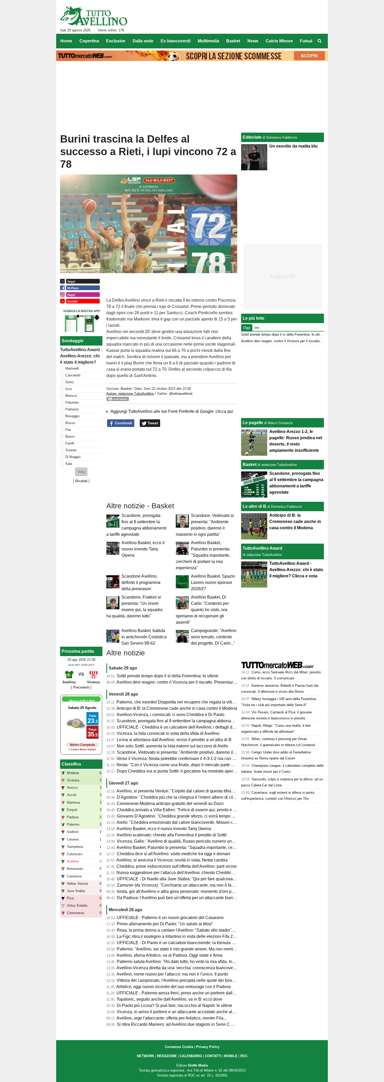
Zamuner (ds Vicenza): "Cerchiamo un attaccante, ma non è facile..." (180, 885)
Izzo (68, 389)
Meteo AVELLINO (82, 701)
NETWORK (145, 1056)
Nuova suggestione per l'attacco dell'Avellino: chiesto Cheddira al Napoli (184, 872)
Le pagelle (253, 422)
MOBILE (230, 1056)
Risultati (81, 481)
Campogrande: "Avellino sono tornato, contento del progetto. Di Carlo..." (213, 636)
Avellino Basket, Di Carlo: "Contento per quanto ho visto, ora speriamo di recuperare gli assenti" (202, 609)
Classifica (71, 764)
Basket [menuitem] (233, 41)
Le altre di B (254, 506)
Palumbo (72, 402)
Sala (68, 464)
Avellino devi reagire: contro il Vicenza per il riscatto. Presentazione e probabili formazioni (199, 682)
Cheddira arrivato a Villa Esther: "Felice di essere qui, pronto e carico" (181, 810)
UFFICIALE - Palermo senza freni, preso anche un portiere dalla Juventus (185, 993)
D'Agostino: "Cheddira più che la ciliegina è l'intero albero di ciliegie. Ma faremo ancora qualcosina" (209, 797)
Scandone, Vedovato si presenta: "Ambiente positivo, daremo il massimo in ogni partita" (197, 752)
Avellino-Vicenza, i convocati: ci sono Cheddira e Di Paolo (170, 714)
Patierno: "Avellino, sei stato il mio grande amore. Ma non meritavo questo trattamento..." (198, 949)
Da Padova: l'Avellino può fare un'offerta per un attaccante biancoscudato (184, 897)
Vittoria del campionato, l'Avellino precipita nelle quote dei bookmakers (182, 980)
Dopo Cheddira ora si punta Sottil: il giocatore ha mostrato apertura (178, 771)
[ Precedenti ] (81, 687)
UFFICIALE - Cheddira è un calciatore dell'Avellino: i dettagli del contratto (185, 727)
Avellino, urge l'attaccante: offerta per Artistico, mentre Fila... (171, 1018)
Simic (69, 382)
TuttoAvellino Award (262, 548)
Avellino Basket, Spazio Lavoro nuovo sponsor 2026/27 (213, 582)
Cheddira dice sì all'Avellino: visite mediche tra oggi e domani (173, 854)
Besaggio (72, 416)
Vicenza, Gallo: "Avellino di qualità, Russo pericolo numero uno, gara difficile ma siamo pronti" (204, 841)
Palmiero (72, 409)
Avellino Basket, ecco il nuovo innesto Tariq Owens (143, 548)
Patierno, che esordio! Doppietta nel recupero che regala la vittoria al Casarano (190, 702)
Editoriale (252, 137)
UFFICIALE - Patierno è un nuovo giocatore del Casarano (170, 917)
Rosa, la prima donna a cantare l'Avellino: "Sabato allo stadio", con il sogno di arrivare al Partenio (207, 930)
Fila (68, 430)
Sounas (71, 450)
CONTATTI (213, 1056)
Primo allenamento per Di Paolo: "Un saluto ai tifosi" (165, 924)
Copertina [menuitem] (89, 41)
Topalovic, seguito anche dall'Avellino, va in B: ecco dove (169, 999)
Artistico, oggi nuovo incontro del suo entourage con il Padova (173, 986)
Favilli (69, 443)
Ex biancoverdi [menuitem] (175, 41)
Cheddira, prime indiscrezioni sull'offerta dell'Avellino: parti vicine (177, 866)
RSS (243, 1056)
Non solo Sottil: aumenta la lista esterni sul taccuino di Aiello (172, 746)
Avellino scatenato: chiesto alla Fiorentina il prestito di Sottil (171, 835)
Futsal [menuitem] (306, 41)
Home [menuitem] (66, 41)
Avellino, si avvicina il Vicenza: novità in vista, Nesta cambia (172, 860)
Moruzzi (71, 396)
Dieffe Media (198, 1065)
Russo (70, 423)
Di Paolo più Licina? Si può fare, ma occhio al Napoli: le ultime (174, 1005)
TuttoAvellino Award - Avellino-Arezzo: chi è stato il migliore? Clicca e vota (296, 569)
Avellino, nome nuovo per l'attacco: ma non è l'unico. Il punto (172, 974)
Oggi (246, 328)
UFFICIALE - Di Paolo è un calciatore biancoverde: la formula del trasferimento (190, 942)
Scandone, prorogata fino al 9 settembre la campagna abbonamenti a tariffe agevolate (196, 721)
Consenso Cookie (179, 1047)
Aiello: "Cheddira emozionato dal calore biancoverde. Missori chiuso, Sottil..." (188, 822)
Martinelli (72, 368)
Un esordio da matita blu (293, 146)
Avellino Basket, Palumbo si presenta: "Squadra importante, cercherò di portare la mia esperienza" (203, 555)
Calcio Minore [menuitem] (279, 41)
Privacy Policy (207, 1047)
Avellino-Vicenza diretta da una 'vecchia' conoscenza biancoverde (178, 968)
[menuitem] (319, 41)
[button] (81, 472)
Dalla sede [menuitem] (143, 41)
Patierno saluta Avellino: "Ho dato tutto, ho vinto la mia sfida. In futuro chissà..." (189, 961)
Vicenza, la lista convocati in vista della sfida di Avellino (168, 733)
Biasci (70, 436)
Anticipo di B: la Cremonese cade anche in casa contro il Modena (177, 708)
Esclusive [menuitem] (115, 41)
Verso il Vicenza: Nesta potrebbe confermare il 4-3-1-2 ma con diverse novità (187, 758)
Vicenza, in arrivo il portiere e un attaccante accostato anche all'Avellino (183, 1012)
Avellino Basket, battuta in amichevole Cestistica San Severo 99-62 (144, 636)
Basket (126, 389)
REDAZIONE (167, 1056)
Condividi (123, 423)
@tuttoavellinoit (181, 394)
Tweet (152, 423)
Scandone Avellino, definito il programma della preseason (140, 582)
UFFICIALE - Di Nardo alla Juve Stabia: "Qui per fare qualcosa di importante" (188, 879)
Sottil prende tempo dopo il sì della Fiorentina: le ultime (167, 676)
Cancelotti (72, 375)
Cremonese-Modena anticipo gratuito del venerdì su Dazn (170, 803)
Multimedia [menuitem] (208, 41)
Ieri (256, 328)
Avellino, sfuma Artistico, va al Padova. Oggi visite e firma (169, 955)
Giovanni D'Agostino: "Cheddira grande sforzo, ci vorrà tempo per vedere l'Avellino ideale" (200, 816)
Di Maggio (72, 457)
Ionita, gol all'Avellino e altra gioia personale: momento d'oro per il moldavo (186, 891)
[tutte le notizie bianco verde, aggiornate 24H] (93, 16)
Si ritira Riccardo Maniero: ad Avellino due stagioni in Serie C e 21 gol (181, 1024)
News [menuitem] (252, 41)
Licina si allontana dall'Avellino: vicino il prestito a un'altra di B (174, 739)
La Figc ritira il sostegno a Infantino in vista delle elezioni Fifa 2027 (178, 936)
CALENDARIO (191, 1056)
